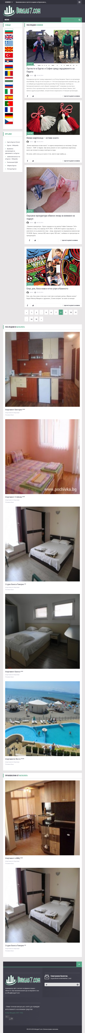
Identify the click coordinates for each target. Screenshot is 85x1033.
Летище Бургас (11, 169)
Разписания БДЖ (12, 162)
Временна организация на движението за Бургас (12, 151)
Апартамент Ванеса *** (14, 672)
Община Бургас (11, 165)
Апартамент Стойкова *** (15, 497)
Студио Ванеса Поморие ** (15, 584)
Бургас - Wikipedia (12, 145)
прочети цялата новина (72, 96)
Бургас (30, 64)
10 (71, 312)
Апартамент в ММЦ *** (14, 858)
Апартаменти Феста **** (14, 759)
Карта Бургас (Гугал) (13, 142)
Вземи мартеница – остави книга (42, 138)
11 (75, 312)
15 (36, 319)
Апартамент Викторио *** (15, 410)
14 (31, 319)
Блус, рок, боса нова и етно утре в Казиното (47, 288)
